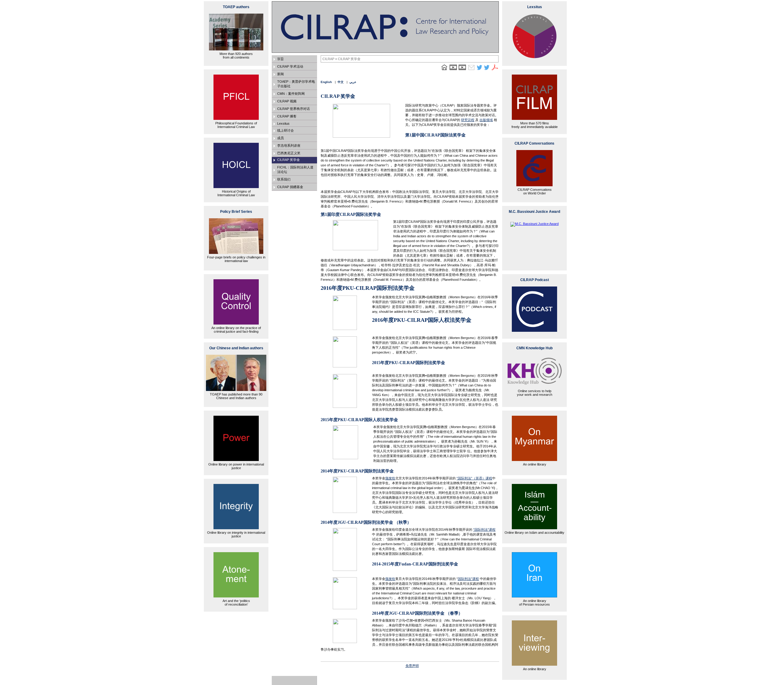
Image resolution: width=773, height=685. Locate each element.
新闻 (280, 74)
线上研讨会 (285, 130)
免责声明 (412, 665)
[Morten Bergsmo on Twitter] (479, 70)
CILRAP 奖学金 (288, 160)
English (326, 82)
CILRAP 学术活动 (290, 66)
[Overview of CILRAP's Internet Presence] (453, 70)
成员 (280, 138)
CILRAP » (330, 59)
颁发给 (390, 478)
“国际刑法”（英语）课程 (474, 478)
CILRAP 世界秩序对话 (293, 108)
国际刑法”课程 (468, 579)
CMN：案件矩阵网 (291, 93)
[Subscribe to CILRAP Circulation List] (471, 70)
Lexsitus (283, 123)
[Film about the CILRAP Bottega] (462, 70)
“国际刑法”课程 (484, 529)
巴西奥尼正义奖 (288, 153)
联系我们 (283, 179)
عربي (352, 82)
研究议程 (467, 120)
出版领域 (486, 120)
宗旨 (280, 59)
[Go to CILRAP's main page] (444, 70)
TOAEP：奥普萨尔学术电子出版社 (296, 84)
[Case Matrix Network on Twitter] (486, 70)
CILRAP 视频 (287, 101)
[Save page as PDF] (495, 70)
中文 (341, 82)
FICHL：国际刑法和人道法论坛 (295, 169)
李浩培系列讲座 (288, 145)
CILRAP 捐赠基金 (290, 187)
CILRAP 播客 (287, 116)
